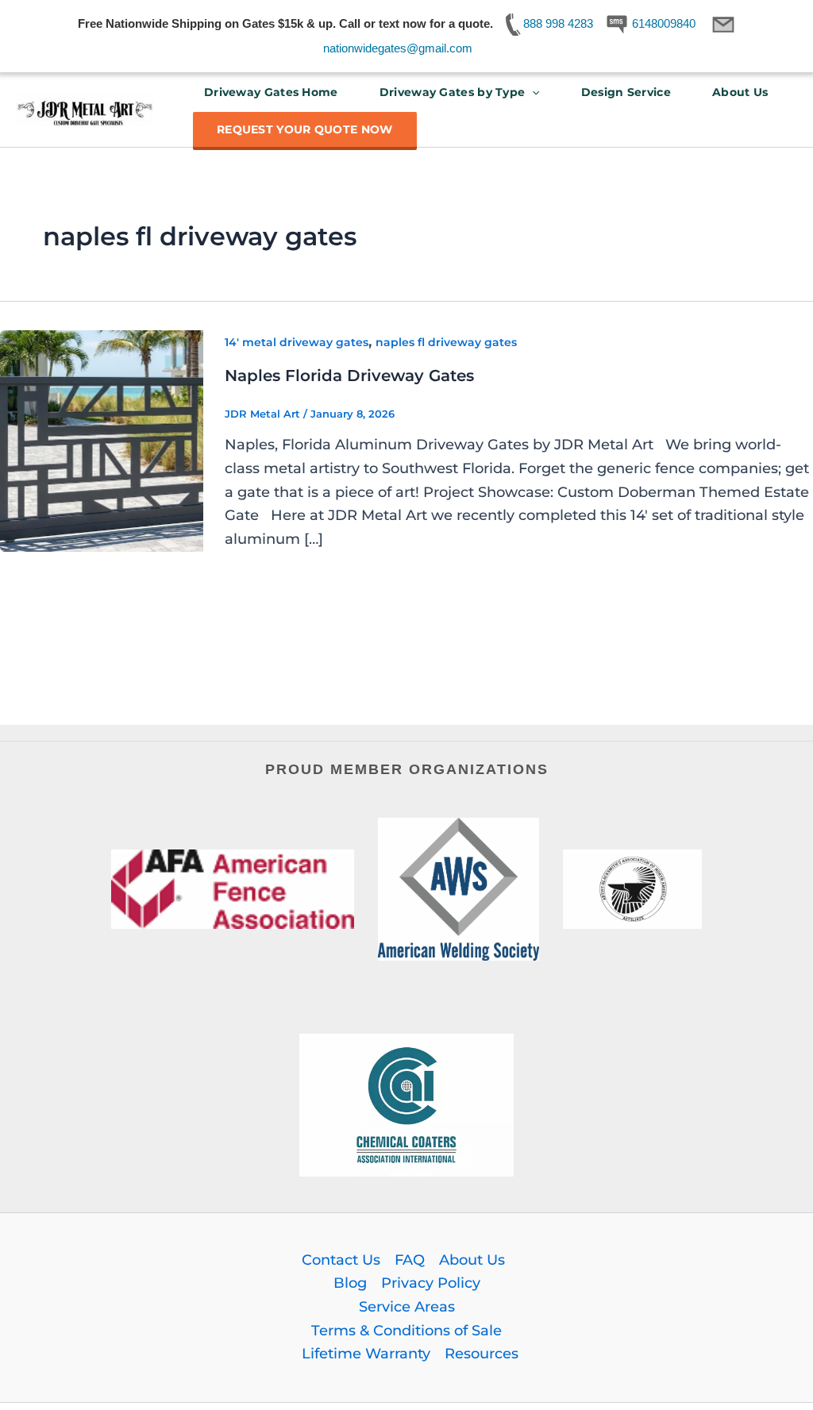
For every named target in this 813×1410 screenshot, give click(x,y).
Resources (481, 1353)
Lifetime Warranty (366, 1353)
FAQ (410, 1260)
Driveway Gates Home (271, 92)
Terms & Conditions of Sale (406, 1330)
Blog (350, 1283)
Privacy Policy (430, 1283)
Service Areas (407, 1307)
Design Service (626, 92)
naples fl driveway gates (446, 342)
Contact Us (341, 1260)
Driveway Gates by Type (453, 92)
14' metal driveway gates (296, 342)
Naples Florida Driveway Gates (349, 375)
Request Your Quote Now (305, 129)
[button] (532, 92)
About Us (740, 92)
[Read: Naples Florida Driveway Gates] (101, 440)
